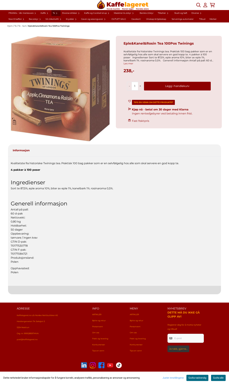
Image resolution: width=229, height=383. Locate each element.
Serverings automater (183, 19)
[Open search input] (198, 5)
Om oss (95, 332)
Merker (213, 19)
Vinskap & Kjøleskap (156, 19)
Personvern (97, 326)
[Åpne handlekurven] (212, 5)
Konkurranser (98, 344)
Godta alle (218, 377)
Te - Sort (22, 26)
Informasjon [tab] (21, 150)
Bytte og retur (99, 320)
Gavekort (136, 19)
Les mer (128, 63)
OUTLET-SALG (118, 19)
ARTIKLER (96, 314)
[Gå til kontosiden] (205, 5)
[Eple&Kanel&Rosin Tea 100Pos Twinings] (60, 88)
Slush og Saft (180, 13)
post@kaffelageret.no (27, 339)
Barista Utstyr (147, 13)
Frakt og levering (100, 338)
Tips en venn (98, 350)
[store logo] (123, 5)
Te (15, 26)
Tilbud (202, 19)
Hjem (10, 26)
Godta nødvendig (197, 377)
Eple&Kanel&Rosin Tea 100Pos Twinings (49, 26)
